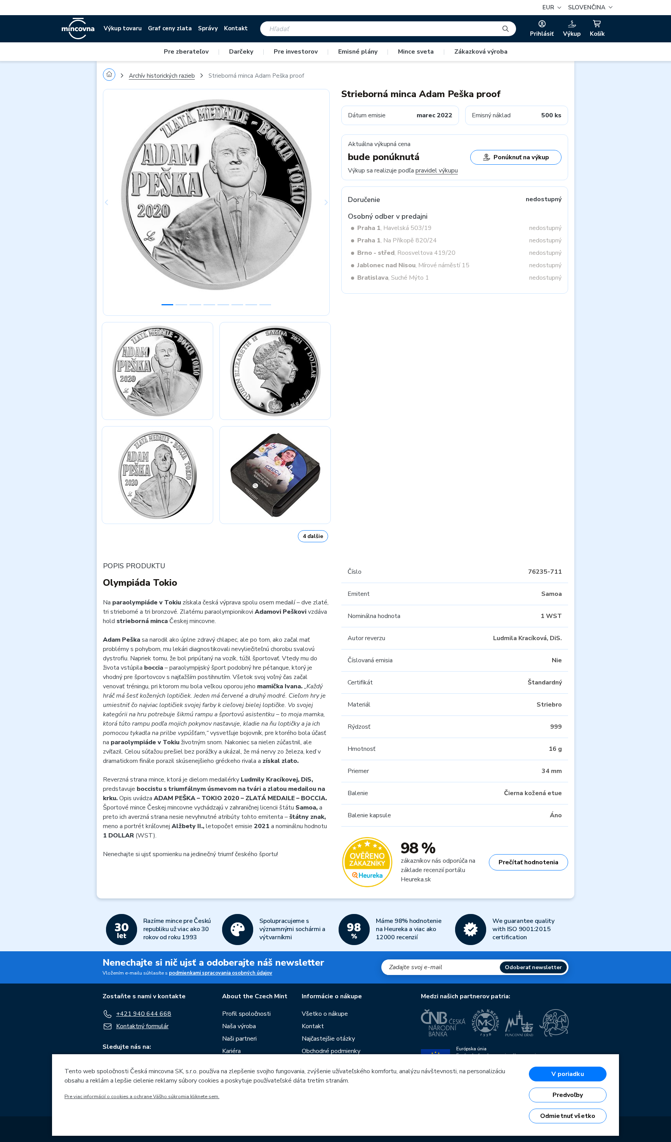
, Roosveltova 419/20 (406, 253)
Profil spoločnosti (246, 1014)
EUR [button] (549, 7)
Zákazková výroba (481, 51)
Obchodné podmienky (331, 1051)
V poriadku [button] (567, 1074)
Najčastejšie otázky (328, 1038)
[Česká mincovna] (78, 29)
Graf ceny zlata (170, 28)
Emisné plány (357, 51)
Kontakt (236, 28)
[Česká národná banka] (443, 1022)
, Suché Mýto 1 (393, 277)
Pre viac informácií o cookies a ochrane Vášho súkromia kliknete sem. (141, 1096)
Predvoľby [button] (568, 1095)
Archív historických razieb (162, 76)
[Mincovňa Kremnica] (485, 1022)
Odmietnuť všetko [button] (568, 1116)
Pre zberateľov (186, 51)
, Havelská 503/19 (394, 228)
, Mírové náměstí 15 (413, 265)
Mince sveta (416, 51)
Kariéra (231, 1051)
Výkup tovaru (123, 28)
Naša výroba (239, 1026)
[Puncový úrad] (519, 1022)
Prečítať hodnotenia (528, 862)
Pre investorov (296, 51)
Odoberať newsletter (533, 967)
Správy (208, 28)
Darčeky (241, 51)
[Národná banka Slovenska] (554, 1022)
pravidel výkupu (436, 170)
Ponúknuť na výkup (521, 157)
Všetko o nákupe (325, 1014)
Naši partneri (239, 1038)
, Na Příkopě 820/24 (397, 240)
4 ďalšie (313, 536)
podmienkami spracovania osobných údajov (220, 973)
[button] (589, 7)
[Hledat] (505, 28)
